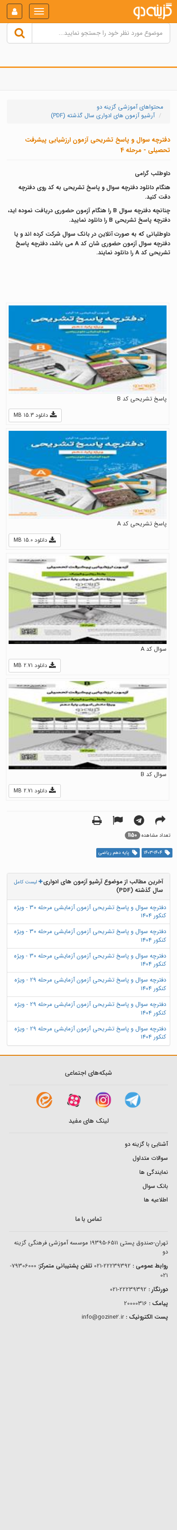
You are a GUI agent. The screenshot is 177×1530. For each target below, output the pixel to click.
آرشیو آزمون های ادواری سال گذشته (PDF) (103, 115)
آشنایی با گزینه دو (146, 1144)
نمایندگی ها (153, 1172)
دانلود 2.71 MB (31, 665)
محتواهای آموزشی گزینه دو (130, 107)
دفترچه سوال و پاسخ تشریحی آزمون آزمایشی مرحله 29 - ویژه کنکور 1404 (90, 984)
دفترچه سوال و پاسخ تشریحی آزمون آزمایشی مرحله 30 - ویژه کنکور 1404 (90, 912)
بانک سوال (155, 1186)
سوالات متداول (150, 1158)
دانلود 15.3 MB (32, 415)
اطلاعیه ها (156, 1200)
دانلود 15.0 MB (31, 540)
